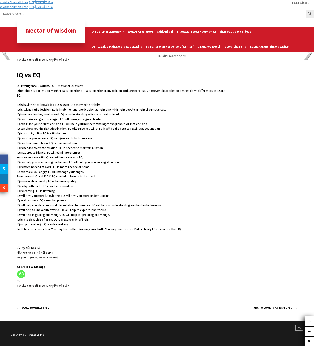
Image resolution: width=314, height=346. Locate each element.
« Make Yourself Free (14, 2)
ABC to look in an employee (273, 307)
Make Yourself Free (35, 307)
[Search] (293, 22)
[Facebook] (4, 159)
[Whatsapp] (21, 274)
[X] (4, 169)
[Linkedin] (4, 179)
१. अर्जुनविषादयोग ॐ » (41, 2)
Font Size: (299, 3)
